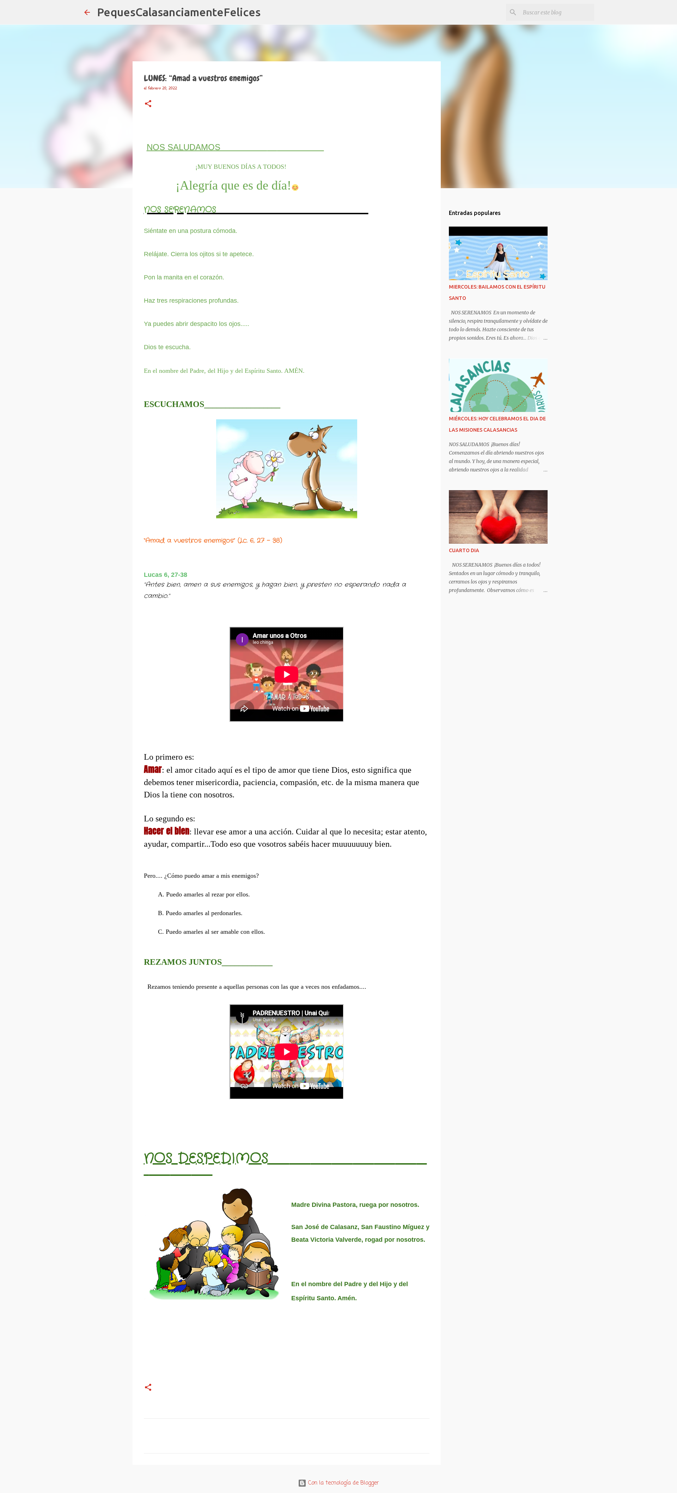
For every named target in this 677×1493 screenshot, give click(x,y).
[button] (148, 104)
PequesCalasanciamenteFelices (179, 12)
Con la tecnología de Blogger (342, 1483)
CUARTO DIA (464, 550)
